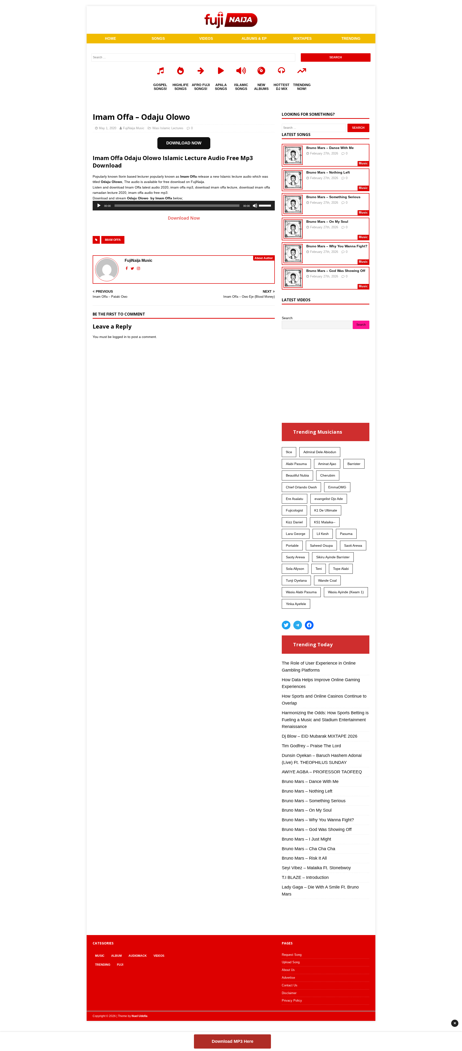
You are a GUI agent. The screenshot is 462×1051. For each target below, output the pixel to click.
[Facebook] (309, 625)
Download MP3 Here (232, 1041)
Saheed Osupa (321, 545)
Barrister (353, 464)
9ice (289, 452)
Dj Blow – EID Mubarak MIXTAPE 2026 (319, 736)
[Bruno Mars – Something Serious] (293, 211)
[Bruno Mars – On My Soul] (293, 235)
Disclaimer (289, 993)
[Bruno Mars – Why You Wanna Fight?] (293, 260)
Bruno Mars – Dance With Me (330, 148)
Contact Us (289, 985)
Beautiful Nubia (297, 475)
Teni (318, 569)
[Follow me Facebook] (127, 268)
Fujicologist (294, 510)
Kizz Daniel (294, 522)
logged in (120, 337)
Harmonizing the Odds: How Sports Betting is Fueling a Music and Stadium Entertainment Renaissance (325, 719)
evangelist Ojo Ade (328, 499)
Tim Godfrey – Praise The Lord (311, 745)
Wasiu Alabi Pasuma (301, 592)
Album (116, 955)
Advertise (288, 977)
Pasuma (346, 534)
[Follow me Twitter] (133, 268)
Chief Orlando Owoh (301, 487)
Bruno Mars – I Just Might (306, 839)
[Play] (98, 205)
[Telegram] (297, 625)
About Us (288, 970)
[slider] (265, 205)
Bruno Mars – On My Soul (327, 221)
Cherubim (327, 475)
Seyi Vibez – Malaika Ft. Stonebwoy (316, 867)
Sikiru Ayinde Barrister (333, 557)
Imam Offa (113, 240)
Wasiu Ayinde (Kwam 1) (346, 592)
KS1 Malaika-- (324, 522)
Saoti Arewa (353, 545)
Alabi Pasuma (296, 464)
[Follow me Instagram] (138, 268)
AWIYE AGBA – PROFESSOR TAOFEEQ (322, 771)
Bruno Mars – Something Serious (333, 197)
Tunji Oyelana (296, 580)
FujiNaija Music (133, 128)
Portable (292, 545)
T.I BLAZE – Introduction (305, 877)
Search (287, 318)
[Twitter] (286, 625)
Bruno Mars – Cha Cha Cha (308, 848)
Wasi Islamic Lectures (167, 128)
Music (99, 955)
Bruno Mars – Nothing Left (328, 172)
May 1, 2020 (107, 128)
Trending (102, 964)
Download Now (184, 218)
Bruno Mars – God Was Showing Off (335, 271)
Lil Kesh (323, 534)
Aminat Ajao (327, 464)
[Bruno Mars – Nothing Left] (293, 186)
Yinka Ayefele (296, 604)
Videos (159, 955)
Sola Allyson (295, 569)
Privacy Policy (292, 1000)
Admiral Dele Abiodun (319, 452)
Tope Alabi (341, 569)
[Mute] (255, 205)
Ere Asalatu (294, 499)
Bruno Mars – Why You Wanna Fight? (336, 246)
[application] (184, 205)
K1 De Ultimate (325, 510)
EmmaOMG (337, 487)
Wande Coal (327, 580)
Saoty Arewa (295, 557)
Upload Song (291, 962)
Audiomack (137, 955)
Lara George (295, 534)
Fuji (120, 964)
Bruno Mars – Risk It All (304, 858)
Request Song (292, 955)
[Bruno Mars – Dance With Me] (293, 162)
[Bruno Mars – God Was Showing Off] (293, 285)
